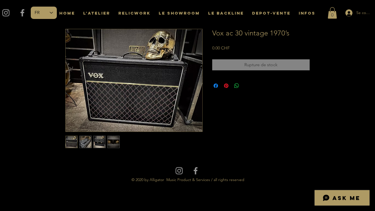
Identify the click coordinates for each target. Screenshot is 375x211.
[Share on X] (247, 85)
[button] (332, 13)
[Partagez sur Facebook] (215, 85)
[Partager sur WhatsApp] (236, 85)
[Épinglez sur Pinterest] (226, 85)
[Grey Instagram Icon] (6, 13)
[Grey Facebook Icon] (22, 13)
